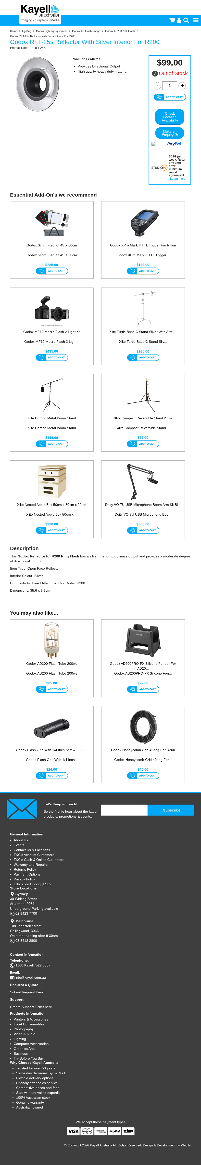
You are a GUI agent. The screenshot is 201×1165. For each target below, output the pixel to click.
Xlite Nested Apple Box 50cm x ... (51, 514)
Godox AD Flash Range (86, 31)
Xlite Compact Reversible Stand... (143, 428)
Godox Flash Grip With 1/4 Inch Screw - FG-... (52, 750)
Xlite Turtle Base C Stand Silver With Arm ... (142, 332)
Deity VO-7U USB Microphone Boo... (143, 514)
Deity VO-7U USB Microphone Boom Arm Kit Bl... (143, 505)
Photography (24, 1029)
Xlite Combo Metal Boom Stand (51, 418)
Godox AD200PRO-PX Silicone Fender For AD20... (143, 666)
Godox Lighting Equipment (51, 31)
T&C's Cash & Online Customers (39, 860)
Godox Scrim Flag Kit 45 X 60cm (51, 245)
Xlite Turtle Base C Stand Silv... (143, 342)
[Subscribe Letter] (21, 808)
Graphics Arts (24, 1049)
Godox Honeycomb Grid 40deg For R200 (143, 750)
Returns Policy (25, 869)
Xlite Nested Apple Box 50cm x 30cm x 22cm (51, 505)
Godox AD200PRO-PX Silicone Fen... (143, 673)
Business (21, 1053)
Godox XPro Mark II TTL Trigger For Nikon (143, 245)
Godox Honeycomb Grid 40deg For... (143, 760)
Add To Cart (52, 271)
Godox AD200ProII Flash (120, 31)
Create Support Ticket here (31, 1007)
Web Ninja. (188, 1145)
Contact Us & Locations (32, 850)
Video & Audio (24, 1034)
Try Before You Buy (29, 1058)
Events (19, 845)
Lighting (26, 31)
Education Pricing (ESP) (32, 884)
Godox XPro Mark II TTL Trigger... (143, 255)
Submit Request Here (26, 992)
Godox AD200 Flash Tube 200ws (51, 664)
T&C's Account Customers (34, 855)
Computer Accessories (31, 1044)
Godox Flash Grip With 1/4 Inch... (52, 760)
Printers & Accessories (31, 1019)
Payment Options (27, 874)
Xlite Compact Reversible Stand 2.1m (143, 418)
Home (13, 31)
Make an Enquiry (169, 133)
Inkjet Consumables (29, 1024)
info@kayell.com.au (30, 977)
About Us (21, 840)
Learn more (178, 178)
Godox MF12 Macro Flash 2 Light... (51, 342)
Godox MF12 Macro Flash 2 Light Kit (51, 332)
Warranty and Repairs (31, 864)
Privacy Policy (24, 879)
